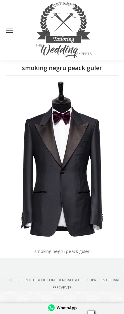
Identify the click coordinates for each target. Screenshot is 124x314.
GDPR (91, 280)
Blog (14, 280)
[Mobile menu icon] (9, 30)
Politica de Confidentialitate (53, 280)
